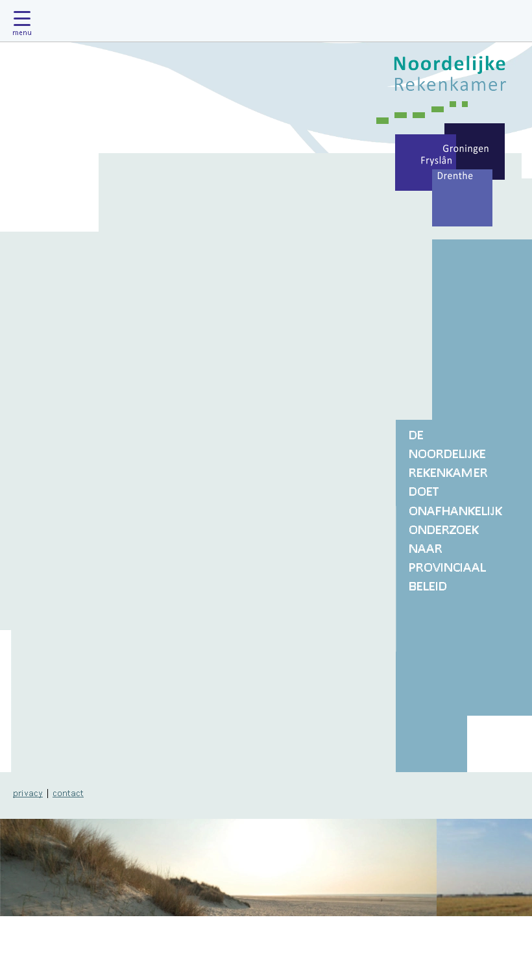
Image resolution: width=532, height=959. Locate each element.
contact (68, 792)
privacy (28, 792)
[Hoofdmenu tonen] (25, 21)
